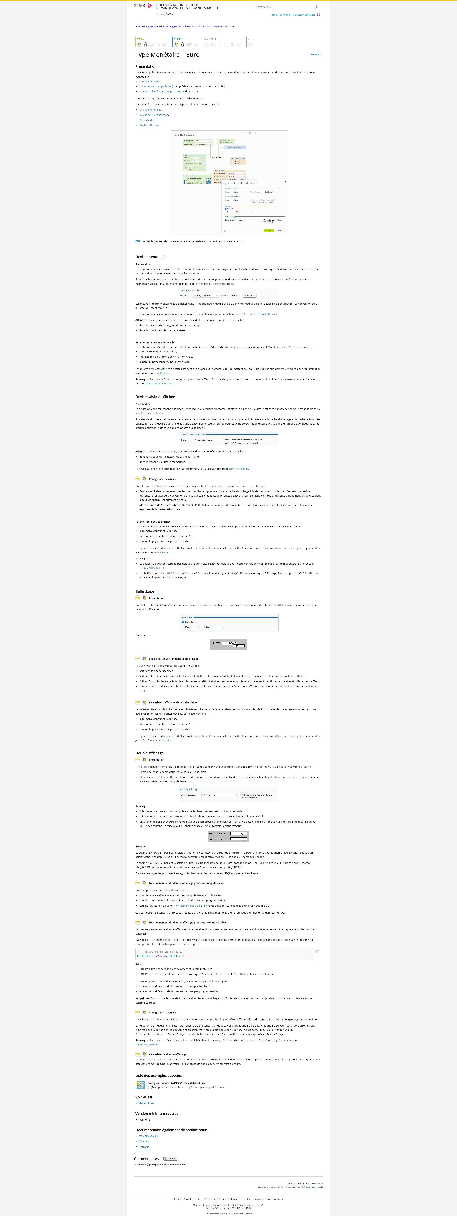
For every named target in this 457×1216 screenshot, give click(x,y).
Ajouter (172, 1158)
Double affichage (149, 125)
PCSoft (177, 1198)
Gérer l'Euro (146, 1103)
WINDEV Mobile (148, 1136)
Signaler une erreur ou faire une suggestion (279, 1186)
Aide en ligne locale (313, 1186)
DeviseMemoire (268, 314)
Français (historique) (304, 14)
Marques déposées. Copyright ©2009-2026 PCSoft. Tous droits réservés (228, 1205)
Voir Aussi (316, 54)
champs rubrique (174, 91)
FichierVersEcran (190, 905)
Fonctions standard (189, 26)
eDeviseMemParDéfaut (159, 383)
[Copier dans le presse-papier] (317, 951)
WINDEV (144, 1141)
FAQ (206, 1198)
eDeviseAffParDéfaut (151, 568)
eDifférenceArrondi (147, 1044)
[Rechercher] (317, 6)
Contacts (258, 1198)
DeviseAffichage (238, 468)
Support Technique (228, 1198)
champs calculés (149, 91)
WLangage (147, 26)
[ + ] (149, 1087)
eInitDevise (161, 373)
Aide (137, 26)
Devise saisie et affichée (153, 115)
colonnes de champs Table (155, 86)
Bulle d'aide (146, 120)
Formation (246, 1198)
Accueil (274, 14)
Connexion (285, 14)
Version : (160, 14)
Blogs (214, 1198)
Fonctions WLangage (166, 26)
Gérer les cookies (274, 1198)
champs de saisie (149, 81)
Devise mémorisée (150, 109)
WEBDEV (144, 1146)
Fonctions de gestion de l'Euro (218, 26)
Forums (197, 1198)
